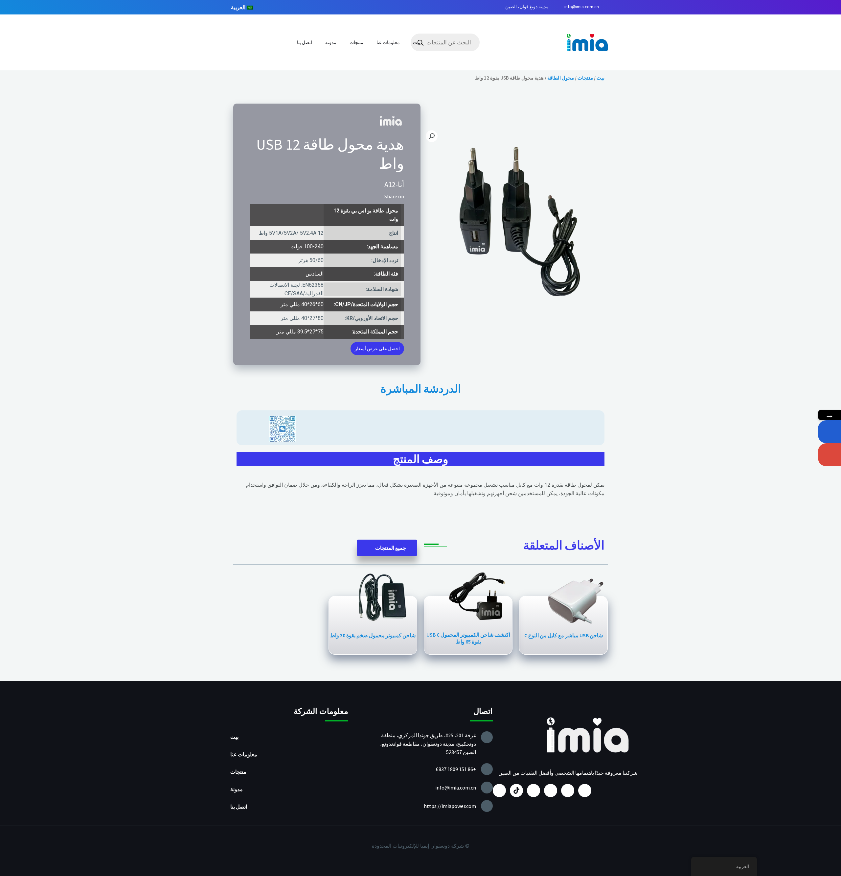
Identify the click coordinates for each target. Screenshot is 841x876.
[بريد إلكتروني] (829, 454)
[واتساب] (829, 431)
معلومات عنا (388, 42)
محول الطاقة (560, 78)
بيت (416, 42)
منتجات (356, 42)
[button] (377, 196)
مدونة (330, 42)
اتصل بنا (304, 42)
